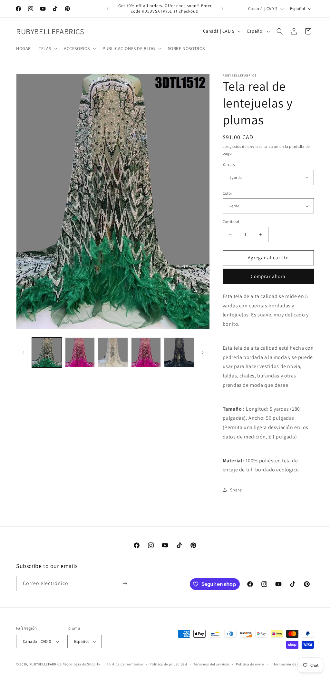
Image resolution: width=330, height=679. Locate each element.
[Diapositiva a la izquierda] (23, 352)
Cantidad (231, 221)
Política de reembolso (124, 664)
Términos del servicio (211, 664)
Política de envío (250, 664)
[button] (47, 48)
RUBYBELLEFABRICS (45, 664)
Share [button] (236, 490)
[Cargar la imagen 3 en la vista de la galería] (113, 352)
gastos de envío (243, 146)
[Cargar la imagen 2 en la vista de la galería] (80, 352)
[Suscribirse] (125, 583)
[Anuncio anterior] (108, 9)
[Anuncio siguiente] (222, 9)
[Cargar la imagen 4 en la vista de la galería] (146, 352)
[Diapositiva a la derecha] (203, 352)
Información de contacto (291, 664)
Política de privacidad (168, 664)
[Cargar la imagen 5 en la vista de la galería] (179, 352)
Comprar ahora (268, 276)
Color (227, 193)
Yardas (229, 164)
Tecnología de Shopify (81, 664)
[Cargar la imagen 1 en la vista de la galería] (47, 352)
